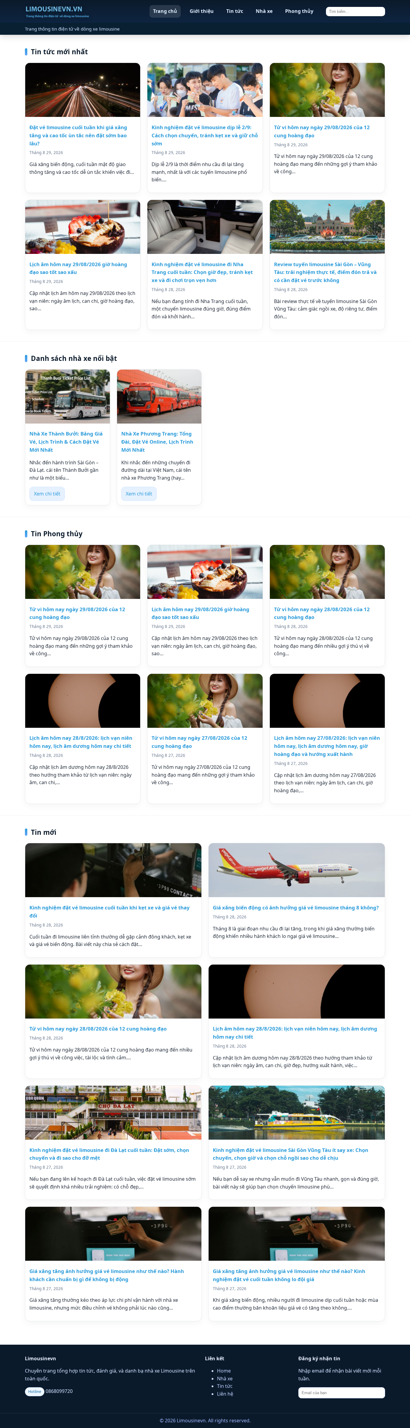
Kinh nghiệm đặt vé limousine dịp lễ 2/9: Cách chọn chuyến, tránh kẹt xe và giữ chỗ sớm (205, 135)
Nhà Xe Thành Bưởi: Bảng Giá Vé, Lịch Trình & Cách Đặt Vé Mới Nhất (66, 441)
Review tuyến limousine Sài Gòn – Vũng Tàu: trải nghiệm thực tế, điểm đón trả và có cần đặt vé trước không (325, 272)
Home (224, 1370)
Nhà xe (264, 11)
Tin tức (234, 11)
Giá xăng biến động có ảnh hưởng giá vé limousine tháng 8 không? (296, 907)
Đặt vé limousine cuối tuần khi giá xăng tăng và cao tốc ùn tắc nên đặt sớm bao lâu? (78, 135)
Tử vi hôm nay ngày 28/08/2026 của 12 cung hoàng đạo (98, 1028)
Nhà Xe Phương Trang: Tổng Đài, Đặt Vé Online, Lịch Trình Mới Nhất (157, 441)
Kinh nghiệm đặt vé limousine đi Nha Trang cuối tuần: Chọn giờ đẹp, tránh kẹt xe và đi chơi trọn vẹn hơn (202, 272)
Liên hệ (225, 1394)
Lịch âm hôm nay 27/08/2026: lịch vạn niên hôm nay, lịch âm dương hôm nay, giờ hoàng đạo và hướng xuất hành (327, 745)
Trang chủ (165, 11)
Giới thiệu (202, 11)
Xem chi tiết (47, 493)
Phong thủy (299, 11)
